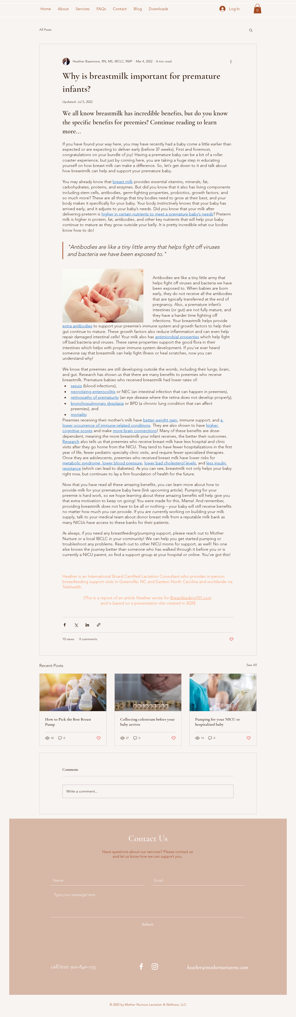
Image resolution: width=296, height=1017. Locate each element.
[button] (257, 8)
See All (252, 665)
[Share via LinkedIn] (87, 625)
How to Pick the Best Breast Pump (68, 722)
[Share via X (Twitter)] (76, 625)
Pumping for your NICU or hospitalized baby (217, 722)
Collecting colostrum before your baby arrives (147, 722)
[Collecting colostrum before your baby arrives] (148, 692)
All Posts (45, 30)
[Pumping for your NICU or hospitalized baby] (223, 692)
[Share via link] (98, 625)
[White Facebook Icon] (141, 966)
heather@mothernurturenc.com (217, 967)
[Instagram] (155, 966)
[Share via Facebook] (64, 625)
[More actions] (231, 61)
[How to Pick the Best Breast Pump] (73, 692)
